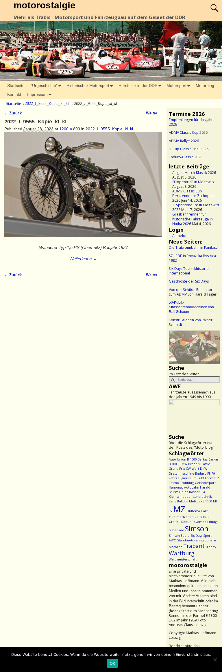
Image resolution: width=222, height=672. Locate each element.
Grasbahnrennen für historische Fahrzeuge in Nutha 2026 (192, 219)
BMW (183, 464)
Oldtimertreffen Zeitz (185, 517)
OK (112, 663)
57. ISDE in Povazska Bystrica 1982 (192, 258)
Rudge (214, 522)
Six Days (196, 536)
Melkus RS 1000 (200, 501)
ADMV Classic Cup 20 (186, 132)
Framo (174, 483)
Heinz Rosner (189, 492)
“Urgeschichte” (44, 85)
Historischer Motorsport (87, 85)
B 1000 (192, 459)
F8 (209, 473)
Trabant (194, 546)
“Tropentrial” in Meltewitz (193, 181)
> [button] (212, 346)
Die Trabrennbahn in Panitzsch (194, 247)
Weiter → (154, 113)
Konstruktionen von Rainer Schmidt (190, 322)
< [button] (176, 346)
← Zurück (13, 113)
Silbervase (176, 530)
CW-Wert (192, 469)
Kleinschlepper (180, 497)
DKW (203, 469)
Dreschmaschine (181, 473)
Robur (186, 522)
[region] (194, 347)
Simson (196, 528)
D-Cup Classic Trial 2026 (188, 148)
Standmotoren (188, 540)
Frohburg (187, 483)
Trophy (211, 547)
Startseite (16, 85)
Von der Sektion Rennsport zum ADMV (191, 292)
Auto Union (177, 459)
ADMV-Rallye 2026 (184, 140)
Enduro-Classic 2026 (185, 157)
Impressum (37, 94)
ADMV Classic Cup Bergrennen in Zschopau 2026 (193, 196)
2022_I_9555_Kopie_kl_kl (47, 103)
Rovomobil (200, 522)
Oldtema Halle (197, 511)
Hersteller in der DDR (138, 85)
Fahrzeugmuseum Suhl (186, 478)
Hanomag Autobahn (184, 487)
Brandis (193, 464)
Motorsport (176, 85)
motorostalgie (44, 5)
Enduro (200, 473)
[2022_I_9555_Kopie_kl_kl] (83, 187)
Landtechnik (202, 497)
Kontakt (14, 94)
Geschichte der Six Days (189, 281)
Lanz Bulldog (178, 501)
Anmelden (181, 235)
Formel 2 (212, 478)
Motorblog (205, 85)
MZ (179, 509)
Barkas (203, 459)
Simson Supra (179, 536)
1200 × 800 (69, 129)
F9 (213, 473)
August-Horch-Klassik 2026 (194, 172)
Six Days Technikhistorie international (189, 271)
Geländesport (205, 483)
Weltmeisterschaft (183, 559)
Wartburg (181, 553)
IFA (203, 492)
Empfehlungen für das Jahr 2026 (191, 122)
